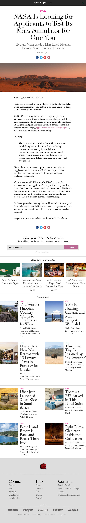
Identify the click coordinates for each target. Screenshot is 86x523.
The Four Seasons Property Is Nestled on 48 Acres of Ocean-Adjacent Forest (30, 377)
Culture (69, 494)
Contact (12, 485)
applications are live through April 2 (52, 127)
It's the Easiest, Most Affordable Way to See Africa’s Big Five (28, 414)
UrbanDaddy (43, 3)
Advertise (13, 491)
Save (44, 57)
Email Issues (14, 494)
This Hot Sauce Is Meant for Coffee (10, 281)
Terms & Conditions (49, 515)
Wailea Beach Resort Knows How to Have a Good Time (74, 331)
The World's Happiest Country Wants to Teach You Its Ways (29, 314)
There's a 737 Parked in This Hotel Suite (74, 397)
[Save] (48, 57)
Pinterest (43, 510)
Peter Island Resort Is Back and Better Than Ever (29, 434)
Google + (73, 510)
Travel (61, 491)
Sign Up (71, 247)
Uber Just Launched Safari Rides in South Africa (29, 399)
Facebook (13, 510)
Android (39, 498)
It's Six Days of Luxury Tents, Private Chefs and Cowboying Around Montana (75, 366)
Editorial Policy (37, 515)
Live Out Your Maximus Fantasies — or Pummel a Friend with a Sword (75, 446)
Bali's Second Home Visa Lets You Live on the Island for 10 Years (32, 285)
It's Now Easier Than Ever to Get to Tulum (76, 283)
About (38, 485)
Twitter (58, 510)
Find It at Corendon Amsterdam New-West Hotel (74, 410)
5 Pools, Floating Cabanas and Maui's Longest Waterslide (75, 314)
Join (37, 491)
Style (68, 488)
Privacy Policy (61, 515)
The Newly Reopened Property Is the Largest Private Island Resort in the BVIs (29, 450)
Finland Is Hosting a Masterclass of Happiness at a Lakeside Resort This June (30, 332)
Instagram (28, 510)
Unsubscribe (14, 498)
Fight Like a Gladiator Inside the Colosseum (74, 432)
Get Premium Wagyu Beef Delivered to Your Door (54, 285)
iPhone (39, 494)
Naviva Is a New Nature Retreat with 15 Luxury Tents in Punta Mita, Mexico (29, 357)
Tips (10, 488)
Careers (39, 488)
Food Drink (64, 485)
